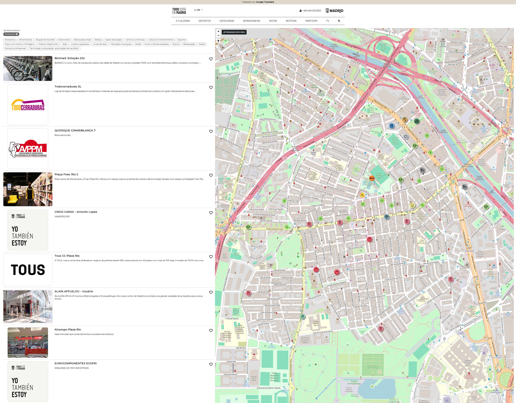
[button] (204, 21)
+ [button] (218, 31)
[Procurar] (339, 21)
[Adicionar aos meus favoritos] (211, 59)
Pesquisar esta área (235, 32)
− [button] (218, 35)
